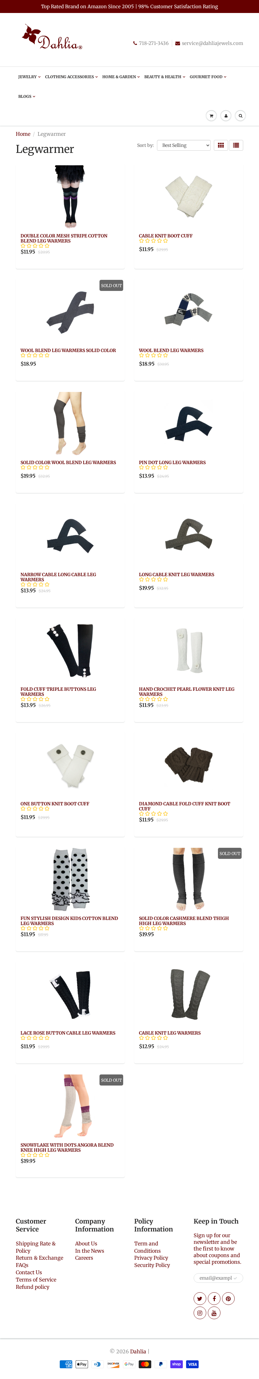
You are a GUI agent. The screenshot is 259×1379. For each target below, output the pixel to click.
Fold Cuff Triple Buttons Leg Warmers (58, 691)
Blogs (24, 96)
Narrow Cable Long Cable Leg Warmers (58, 577)
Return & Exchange (39, 1258)
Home (23, 134)
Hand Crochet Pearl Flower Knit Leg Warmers (186, 691)
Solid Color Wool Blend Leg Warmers (68, 462)
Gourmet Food (206, 76)
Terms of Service (36, 1279)
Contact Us (29, 1272)
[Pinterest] (228, 1298)
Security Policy (152, 1265)
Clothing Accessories (69, 76)
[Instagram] (200, 1313)
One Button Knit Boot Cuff (55, 804)
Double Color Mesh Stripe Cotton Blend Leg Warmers (64, 238)
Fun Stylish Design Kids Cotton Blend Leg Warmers (69, 921)
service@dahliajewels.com (212, 43)
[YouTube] (214, 1313)
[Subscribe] (235, 1278)
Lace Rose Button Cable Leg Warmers (68, 1033)
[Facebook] (214, 1298)
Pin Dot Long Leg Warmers (172, 462)
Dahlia (138, 1351)
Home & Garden (119, 76)
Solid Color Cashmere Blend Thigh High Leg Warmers (184, 921)
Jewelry (27, 76)
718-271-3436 (154, 43)
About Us (86, 1243)
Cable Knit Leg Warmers (170, 1033)
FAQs (22, 1265)
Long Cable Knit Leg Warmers (176, 574)
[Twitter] (200, 1298)
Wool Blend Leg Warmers (171, 350)
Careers (84, 1258)
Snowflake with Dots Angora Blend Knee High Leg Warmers (67, 1147)
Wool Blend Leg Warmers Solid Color (68, 350)
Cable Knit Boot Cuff (166, 236)
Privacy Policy (151, 1258)
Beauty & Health (162, 76)
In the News (89, 1251)
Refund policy (32, 1287)
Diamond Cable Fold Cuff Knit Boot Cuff (184, 806)
